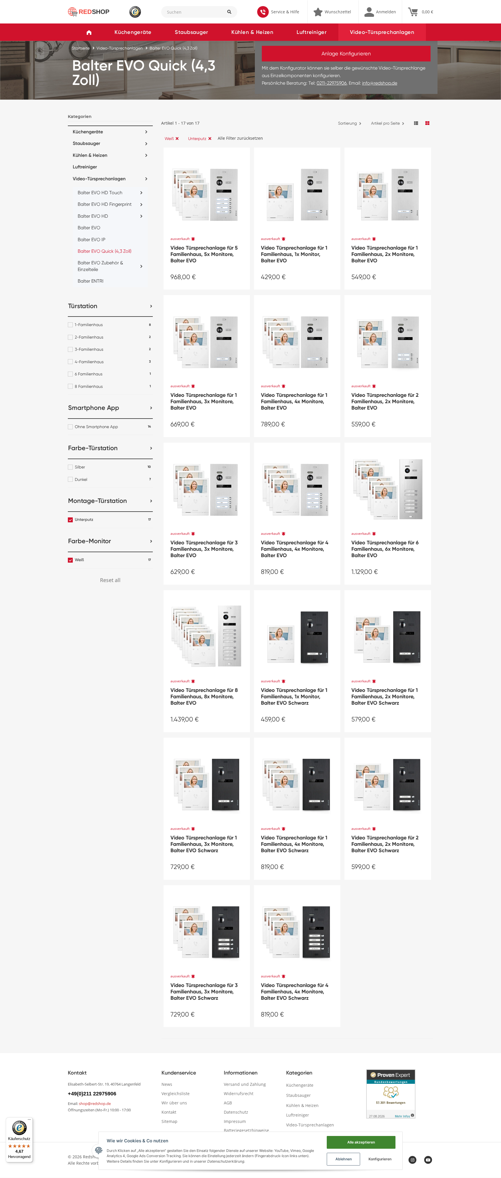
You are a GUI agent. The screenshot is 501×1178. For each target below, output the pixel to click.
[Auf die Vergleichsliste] (230, 152)
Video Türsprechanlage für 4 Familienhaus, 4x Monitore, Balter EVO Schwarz (294, 991)
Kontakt (168, 1112)
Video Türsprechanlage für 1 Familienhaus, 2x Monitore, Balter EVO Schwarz (384, 696)
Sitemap (169, 1121)
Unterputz (197, 138)
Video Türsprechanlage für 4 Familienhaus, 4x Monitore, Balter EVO (294, 549)
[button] (380, 12)
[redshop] (88, 11)
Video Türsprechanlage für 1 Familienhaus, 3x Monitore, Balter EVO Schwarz (203, 844)
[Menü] (29, 1120)
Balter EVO (89, 227)
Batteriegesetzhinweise (246, 1130)
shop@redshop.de (95, 1103)
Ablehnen (343, 1159)
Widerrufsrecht (238, 1093)
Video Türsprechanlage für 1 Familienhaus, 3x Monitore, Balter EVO (203, 401)
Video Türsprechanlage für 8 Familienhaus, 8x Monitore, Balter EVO (204, 696)
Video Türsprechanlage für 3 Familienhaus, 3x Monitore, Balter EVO (204, 549)
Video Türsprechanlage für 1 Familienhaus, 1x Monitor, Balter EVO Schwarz (294, 696)
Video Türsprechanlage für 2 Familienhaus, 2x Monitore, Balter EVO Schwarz (385, 844)
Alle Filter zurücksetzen (240, 138)
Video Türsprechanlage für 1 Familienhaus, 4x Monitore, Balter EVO (294, 401)
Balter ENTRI (91, 281)
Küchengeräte (133, 32)
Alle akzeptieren (361, 1142)
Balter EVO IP (91, 239)
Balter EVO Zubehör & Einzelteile (100, 266)
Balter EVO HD (93, 216)
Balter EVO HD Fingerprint (105, 204)
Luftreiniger (312, 32)
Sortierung (347, 123)
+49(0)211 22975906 (92, 1094)
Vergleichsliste (175, 1093)
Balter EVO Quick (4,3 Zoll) (104, 251)
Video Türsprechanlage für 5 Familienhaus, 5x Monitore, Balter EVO (204, 254)
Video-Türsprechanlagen (382, 32)
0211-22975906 (331, 83)
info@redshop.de (379, 83)
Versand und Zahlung (245, 1084)
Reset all (110, 580)
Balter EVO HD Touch (100, 192)
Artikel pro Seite (385, 123)
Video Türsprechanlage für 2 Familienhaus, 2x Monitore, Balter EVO (385, 401)
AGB (228, 1103)
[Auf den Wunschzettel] (243, 152)
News (166, 1084)
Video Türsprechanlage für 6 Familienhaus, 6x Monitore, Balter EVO (385, 549)
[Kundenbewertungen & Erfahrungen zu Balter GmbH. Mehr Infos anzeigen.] (390, 1094)
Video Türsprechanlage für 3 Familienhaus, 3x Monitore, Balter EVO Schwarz (204, 991)
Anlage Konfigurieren (346, 53)
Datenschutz (236, 1112)
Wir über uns (174, 1103)
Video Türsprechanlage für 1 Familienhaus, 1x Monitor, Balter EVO (294, 254)
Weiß (169, 138)
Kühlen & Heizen (252, 32)
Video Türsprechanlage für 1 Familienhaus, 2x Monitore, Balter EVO (384, 254)
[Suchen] (229, 12)
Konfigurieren (380, 1159)
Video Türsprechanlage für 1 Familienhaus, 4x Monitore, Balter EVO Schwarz (294, 844)
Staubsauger (191, 32)
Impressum (235, 1121)
